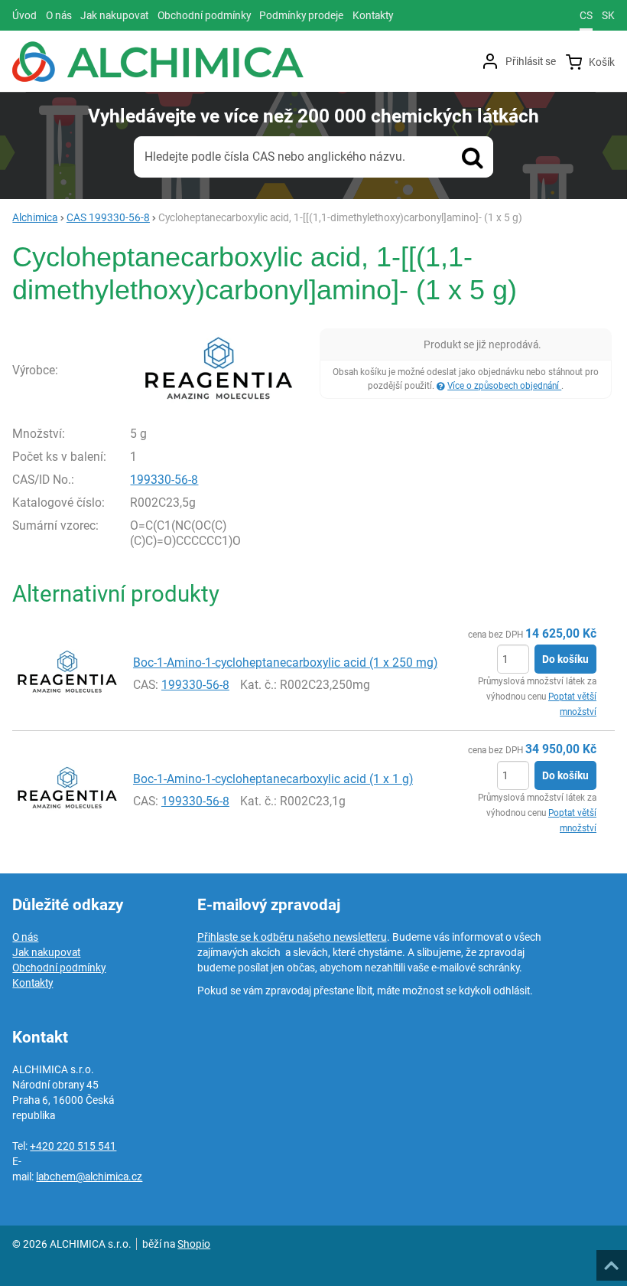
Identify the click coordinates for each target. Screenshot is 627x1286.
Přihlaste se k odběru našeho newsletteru (292, 937)
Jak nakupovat (46, 952)
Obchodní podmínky (59, 967)
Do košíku (565, 659)
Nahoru (613, 1261)
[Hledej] (472, 157)
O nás (25, 937)
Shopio (193, 1244)
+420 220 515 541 (73, 1146)
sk (608, 15)
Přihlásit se (530, 61)
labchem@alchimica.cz (89, 1176)
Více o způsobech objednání (504, 385)
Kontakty (32, 983)
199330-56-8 (164, 479)
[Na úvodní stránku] (158, 61)
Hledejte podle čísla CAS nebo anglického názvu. (275, 156)
